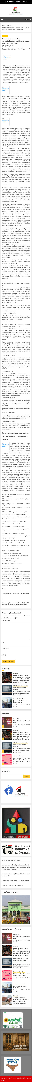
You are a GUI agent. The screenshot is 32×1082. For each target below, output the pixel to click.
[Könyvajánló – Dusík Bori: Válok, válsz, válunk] (7, 759)
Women (23, 756)
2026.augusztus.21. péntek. (23, 704)
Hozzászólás (6, 621)
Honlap (4, 655)
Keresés (6, 771)
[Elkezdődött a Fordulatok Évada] (7, 722)
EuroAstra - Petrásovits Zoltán (16, 48)
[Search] (30, 19)
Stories (14, 756)
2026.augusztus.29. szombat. (22, 724)
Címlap (26, 685)
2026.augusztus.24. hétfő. (23, 762)
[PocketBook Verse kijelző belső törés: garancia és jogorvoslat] (7, 690)
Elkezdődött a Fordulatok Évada (21, 722)
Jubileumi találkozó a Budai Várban (20, 702)
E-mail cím (5, 648)
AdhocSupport (16, 685)
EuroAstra (5, 35)
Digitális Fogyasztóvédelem (19, 687)
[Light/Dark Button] (27, 19)
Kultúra (23, 699)
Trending (19, 756)
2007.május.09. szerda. (7, 49)
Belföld (22, 685)
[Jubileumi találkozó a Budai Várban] (7, 702)
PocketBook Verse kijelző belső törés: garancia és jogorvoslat (21, 693)
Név (3, 642)
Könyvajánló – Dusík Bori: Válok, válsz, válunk (21, 759)
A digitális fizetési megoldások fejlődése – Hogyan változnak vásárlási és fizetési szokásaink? (20, 1001)
